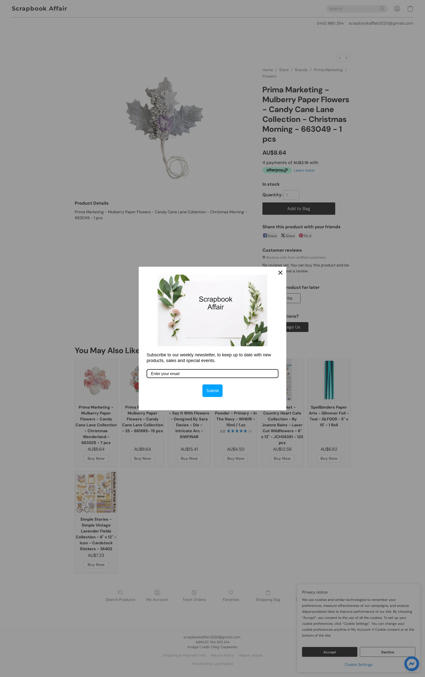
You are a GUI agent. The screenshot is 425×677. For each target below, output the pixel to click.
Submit (212, 391)
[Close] (280, 273)
